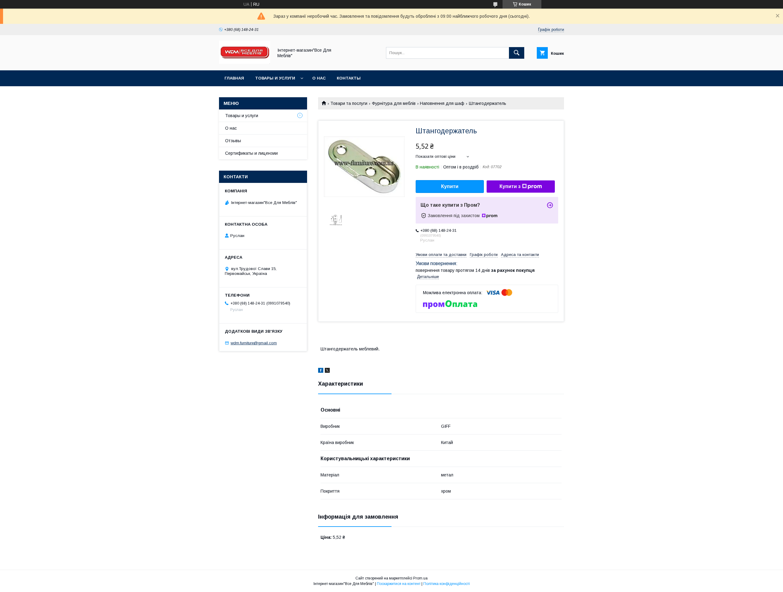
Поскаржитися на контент (399, 584)
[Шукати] (516, 53)
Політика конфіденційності (446, 584)
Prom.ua (420, 578)
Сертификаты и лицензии (251, 153)
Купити (449, 186)
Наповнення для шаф (442, 103)
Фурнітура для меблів (394, 103)
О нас (319, 78)
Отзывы (233, 140)
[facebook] (320, 371)
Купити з (510, 186)
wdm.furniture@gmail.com (254, 343)
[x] (327, 371)
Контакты (349, 78)
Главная (234, 78)
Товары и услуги (275, 78)
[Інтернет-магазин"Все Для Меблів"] (244, 62)
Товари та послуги (348, 103)
